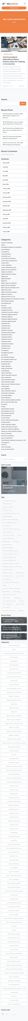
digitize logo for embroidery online (10, 287)
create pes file (5, 263)
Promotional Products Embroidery (11, 588)
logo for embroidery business (9, 375)
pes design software (6, 395)
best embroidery (5, 249)
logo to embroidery (6, 377)
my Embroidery (5, 386)
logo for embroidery (6, 373)
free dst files (4, 355)
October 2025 (6, 205)
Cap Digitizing (5, 251)
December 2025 (7, 197)
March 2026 (6, 184)
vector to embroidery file (7, 449)
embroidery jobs (5, 328)
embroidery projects (7, 569)
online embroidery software (8, 391)
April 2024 (5, 218)
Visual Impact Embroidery (8, 610)
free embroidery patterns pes (9, 359)
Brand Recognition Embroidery (10, 519)
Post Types (4, 404)
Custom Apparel (6, 525)
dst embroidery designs (7, 301)
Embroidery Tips (20, 572)
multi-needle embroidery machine (11, 582)
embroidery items (5, 325)
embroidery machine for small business (12, 566)
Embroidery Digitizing (7, 547)
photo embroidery (6, 397)
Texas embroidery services (9, 601)
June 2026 (5, 171)
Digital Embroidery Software (8, 274)
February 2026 (6, 188)
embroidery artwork (6, 308)
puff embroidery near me (7, 411)
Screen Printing (5, 417)
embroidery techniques (7, 343)
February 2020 (6, 227)
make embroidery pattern (8, 382)
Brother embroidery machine (9, 522)
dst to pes (3, 305)
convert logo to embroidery (8, 258)
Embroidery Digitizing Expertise (10, 550)
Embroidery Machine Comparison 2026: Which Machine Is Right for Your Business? (13, 115)
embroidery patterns (6, 337)
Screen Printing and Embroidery (9, 420)
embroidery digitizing (6, 316)
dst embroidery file (6, 303)
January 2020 (6, 231)
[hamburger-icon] (24, 4)
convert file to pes (6, 256)
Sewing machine (5, 422)
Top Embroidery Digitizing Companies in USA (13, 440)
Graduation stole (5, 364)
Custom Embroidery (7, 532)
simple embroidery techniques (9, 426)
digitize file (4, 281)
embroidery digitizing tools (9, 557)
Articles (3, 245)
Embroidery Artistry (7, 544)
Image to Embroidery (6, 368)
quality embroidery (6, 415)
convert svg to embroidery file (9, 260)
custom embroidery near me (8, 267)
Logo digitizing (5, 370)
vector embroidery (6, 447)
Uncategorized (5, 442)
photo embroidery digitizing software (11, 400)
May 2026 (5, 175)
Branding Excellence (7, 516)
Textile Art (21, 601)
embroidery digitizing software (9, 319)
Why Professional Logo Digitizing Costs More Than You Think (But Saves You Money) (13, 130)
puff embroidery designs (7, 409)
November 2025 (7, 201)
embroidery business (6, 310)
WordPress (21, 610)
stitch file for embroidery (7, 435)
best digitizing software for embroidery (11, 247)
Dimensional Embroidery (8, 538)
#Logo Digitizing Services (9, 500)
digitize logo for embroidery (8, 285)
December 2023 (7, 223)
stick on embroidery (6, 433)
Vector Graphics (6, 607)
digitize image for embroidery (9, 283)
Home (14, 22)
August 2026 (6, 162)
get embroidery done (6, 361)
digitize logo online (6, 290)
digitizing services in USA (8, 296)
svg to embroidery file (7, 438)
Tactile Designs (18, 597)
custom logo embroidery (8, 535)
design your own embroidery (8, 269)
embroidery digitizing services (10, 553)
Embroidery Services (7, 572)
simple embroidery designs (8, 424)
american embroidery (7, 242)
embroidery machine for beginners (11, 563)
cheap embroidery (6, 254)
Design (19, 535)
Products (4, 585)
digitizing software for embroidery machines (12, 299)
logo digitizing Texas (7, 575)
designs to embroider (7, 272)
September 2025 (7, 210)
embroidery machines (7, 330)
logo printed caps (6, 579)
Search (4, 99)
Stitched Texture (6, 597)
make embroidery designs (8, 379)
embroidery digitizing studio (8, 321)
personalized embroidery (8, 393)
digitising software (6, 278)
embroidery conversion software (9, 312)
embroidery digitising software (9, 314)
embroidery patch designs (8, 332)
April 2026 (5, 180)
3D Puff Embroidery (7, 503)
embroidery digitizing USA (9, 560)
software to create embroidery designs (11, 431)
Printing (3, 406)
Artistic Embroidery (7, 510)
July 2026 (5, 167)
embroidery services (6, 339)
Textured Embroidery (7, 604)
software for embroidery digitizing (10, 429)
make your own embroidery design (10, 384)
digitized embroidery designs (9, 292)
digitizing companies (6, 294)
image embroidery (6, 366)
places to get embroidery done (9, 402)
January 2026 (6, 192)
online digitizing (5, 388)
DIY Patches (16, 541)
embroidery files (5, 323)
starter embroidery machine (9, 594)
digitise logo (4, 276)
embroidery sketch (6, 341)
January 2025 (6, 214)
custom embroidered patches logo (11, 528)
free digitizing (4, 350)
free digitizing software (7, 352)
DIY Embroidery (6, 541)
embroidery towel (5, 346)
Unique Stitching (20, 604)
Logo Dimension (20, 575)
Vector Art (3, 444)
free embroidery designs (7, 357)
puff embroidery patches (7, 413)
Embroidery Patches (6, 334)
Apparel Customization (8, 507)
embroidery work (5, 348)
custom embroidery (6, 265)
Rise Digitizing (6, 591)
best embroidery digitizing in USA (11, 513)
